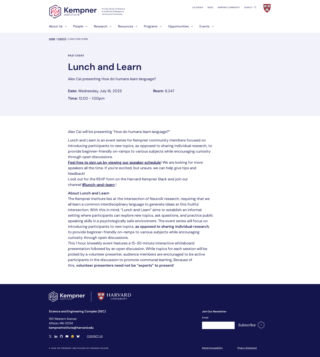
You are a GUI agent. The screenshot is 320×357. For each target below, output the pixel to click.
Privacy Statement (247, 347)
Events (62, 39)
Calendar (197, 7)
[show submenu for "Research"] (109, 28)
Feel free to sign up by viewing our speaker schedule (114, 162)
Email (205, 317)
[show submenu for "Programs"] (160, 28)
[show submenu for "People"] (85, 28)
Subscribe (247, 325)
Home (52, 39)
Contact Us (95, 336)
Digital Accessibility (212, 347)
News (210, 7)
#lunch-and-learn (98, 184)
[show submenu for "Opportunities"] (191, 28)
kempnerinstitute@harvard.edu (71, 328)
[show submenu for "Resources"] (135, 28)
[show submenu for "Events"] (212, 28)
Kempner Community (229, 7)
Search (248, 7)
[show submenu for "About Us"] (65, 28)
